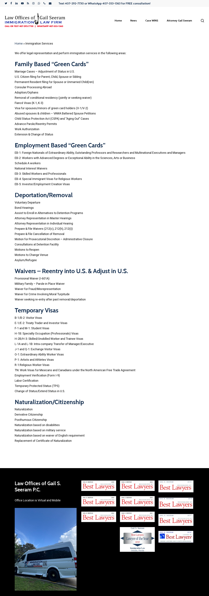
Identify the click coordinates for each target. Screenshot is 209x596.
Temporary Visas (36, 310)
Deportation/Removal (44, 195)
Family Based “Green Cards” (52, 64)
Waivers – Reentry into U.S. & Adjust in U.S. (71, 271)
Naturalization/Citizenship (49, 402)
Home (19, 43)
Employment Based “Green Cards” (60, 145)
